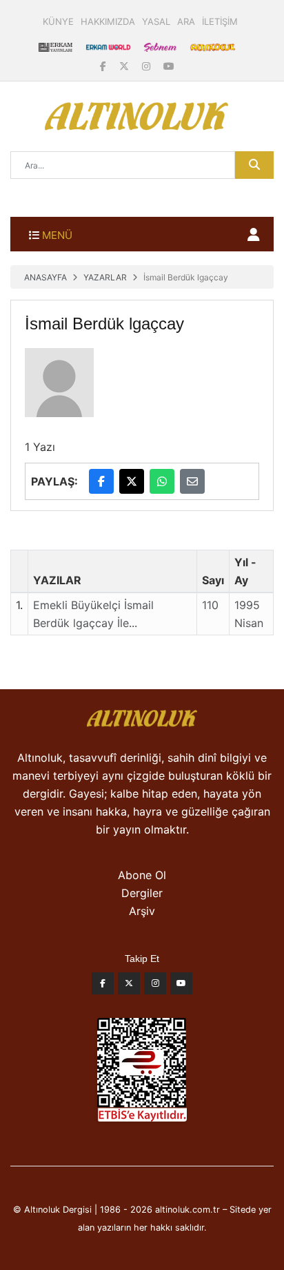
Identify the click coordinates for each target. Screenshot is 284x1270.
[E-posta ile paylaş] (192, 481)
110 (210, 605)
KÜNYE (58, 21)
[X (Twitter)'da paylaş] (131, 481)
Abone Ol (142, 875)
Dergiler (142, 893)
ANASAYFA (45, 277)
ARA (186, 21)
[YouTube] (168, 66)
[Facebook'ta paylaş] (101, 481)
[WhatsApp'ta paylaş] (162, 481)
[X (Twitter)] (125, 66)
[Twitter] (129, 986)
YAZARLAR (105, 277)
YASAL (156, 21)
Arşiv (142, 911)
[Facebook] (104, 66)
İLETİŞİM (220, 21)
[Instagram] (147, 66)
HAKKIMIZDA (108, 21)
